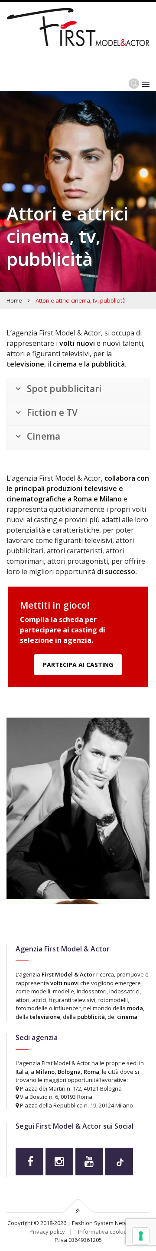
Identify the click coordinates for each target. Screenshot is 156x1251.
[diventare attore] (78, 823)
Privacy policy (47, 1231)
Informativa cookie (102, 1231)
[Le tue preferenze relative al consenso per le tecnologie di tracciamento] (141, 1236)
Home (14, 300)
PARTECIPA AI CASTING (78, 665)
